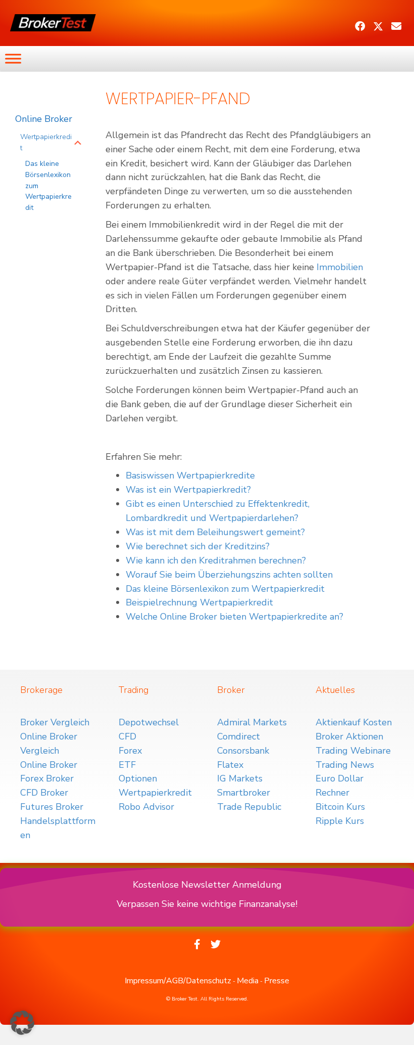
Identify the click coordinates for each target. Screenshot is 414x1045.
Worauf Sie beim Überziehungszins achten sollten (229, 575)
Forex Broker (47, 778)
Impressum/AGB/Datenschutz (178, 980)
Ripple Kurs (340, 821)
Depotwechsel (149, 722)
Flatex (230, 765)
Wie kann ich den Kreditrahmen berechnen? (216, 560)
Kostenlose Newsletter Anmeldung (207, 885)
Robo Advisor (146, 807)
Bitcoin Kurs (340, 807)
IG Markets (240, 778)
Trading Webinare (353, 751)
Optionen (138, 778)
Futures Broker (51, 807)
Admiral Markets (252, 722)
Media (247, 980)
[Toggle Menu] (13, 58)
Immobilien (340, 267)
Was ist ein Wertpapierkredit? (188, 490)
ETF (127, 765)
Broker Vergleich (54, 722)
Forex (130, 751)
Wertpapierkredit (46, 142)
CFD (127, 736)
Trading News (345, 765)
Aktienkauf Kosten (354, 722)
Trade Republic (249, 807)
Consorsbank (243, 751)
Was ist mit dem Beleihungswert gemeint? (215, 532)
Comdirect (238, 736)
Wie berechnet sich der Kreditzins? (198, 546)
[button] (360, 26)
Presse (276, 980)
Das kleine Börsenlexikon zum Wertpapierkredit (48, 185)
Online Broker (43, 119)
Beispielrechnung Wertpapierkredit (199, 602)
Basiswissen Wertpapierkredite (190, 475)
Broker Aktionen (349, 736)
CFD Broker (44, 793)
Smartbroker (243, 793)
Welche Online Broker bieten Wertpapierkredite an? (234, 617)
